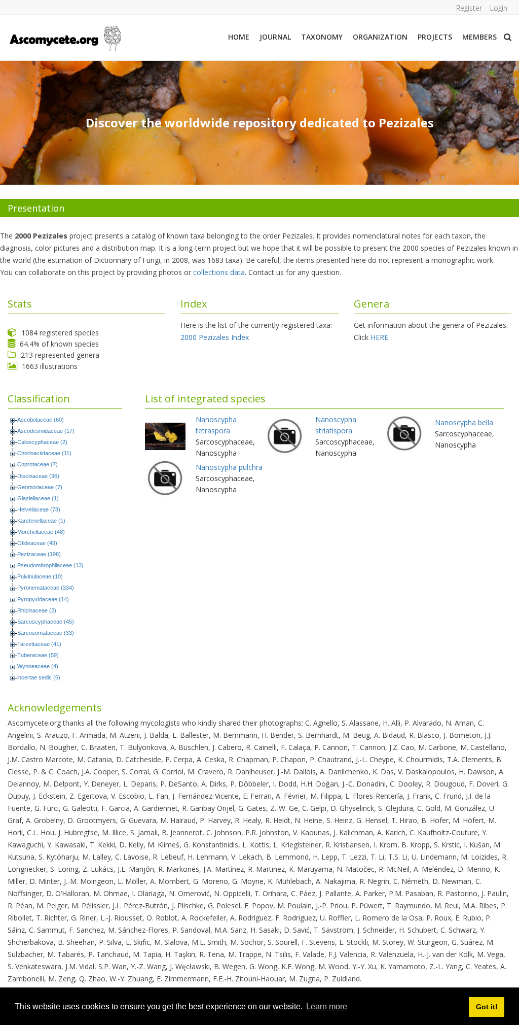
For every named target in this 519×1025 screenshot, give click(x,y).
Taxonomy (322, 37)
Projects (435, 37)
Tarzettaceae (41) (39, 644)
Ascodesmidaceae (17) (46, 431)
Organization (380, 37)
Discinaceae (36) (38, 476)
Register (469, 8)
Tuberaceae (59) (38, 655)
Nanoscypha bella (464, 422)
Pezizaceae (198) (39, 554)
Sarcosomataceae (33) (45, 633)
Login (498, 8)
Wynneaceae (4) (37, 666)
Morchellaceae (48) (41, 532)
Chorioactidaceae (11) (44, 453)
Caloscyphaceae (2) (42, 442)
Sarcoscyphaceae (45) (45, 622)
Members (479, 37)
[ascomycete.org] (65, 38)
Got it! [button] (487, 1007)
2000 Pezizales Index (214, 337)
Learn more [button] (326, 1006)
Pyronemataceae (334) (45, 588)
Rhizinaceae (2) (36, 610)
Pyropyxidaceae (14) (43, 599)
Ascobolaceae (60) (40, 420)
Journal (275, 37)
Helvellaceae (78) (38, 509)
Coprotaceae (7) (37, 464)
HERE (379, 337)
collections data (219, 272)
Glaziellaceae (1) (38, 498)
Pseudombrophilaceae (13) (50, 565)
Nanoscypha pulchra (229, 467)
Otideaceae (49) (37, 543)
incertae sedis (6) (38, 677)
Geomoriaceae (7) (39, 487)
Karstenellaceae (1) (41, 521)
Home (238, 37)
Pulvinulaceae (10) (40, 576)
